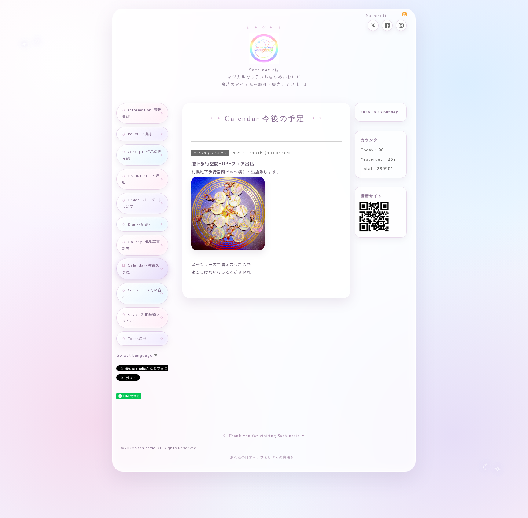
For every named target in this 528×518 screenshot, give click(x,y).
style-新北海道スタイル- (141, 318)
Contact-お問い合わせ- (142, 293)
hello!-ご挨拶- (141, 134)
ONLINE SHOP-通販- (141, 179)
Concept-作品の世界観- (142, 155)
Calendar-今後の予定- (141, 269)
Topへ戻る (137, 338)
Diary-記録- (139, 224)
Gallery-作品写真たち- (141, 245)
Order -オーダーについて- (142, 203)
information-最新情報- (141, 113)
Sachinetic (145, 448)
